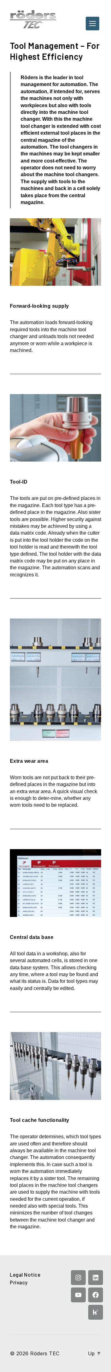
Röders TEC (44, 1353)
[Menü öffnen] (92, 23)
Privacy (19, 1282)
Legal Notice (25, 1274)
